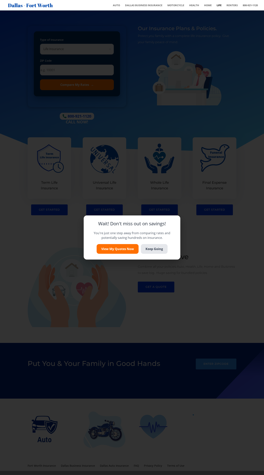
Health (194, 5)
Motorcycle (175, 5)
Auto (116, 5)
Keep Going (154, 249)
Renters (232, 5)
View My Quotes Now (117, 249)
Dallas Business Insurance (143, 5)
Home (208, 5)
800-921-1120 (250, 5)
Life (219, 5)
